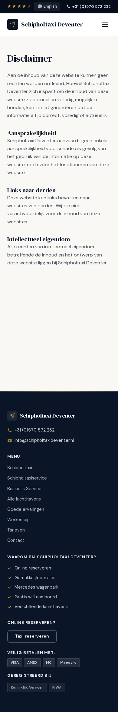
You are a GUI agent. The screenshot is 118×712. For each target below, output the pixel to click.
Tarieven (16, 530)
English (50, 6)
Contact (16, 540)
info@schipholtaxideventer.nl (44, 440)
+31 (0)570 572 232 (91, 6)
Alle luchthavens (24, 499)
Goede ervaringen (25, 509)
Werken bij (17, 519)
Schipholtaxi (19, 467)
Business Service (24, 488)
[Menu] (105, 24)
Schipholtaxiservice (27, 478)
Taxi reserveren (32, 636)
